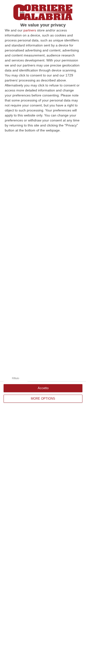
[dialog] (43, 326)
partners (29, 30)
